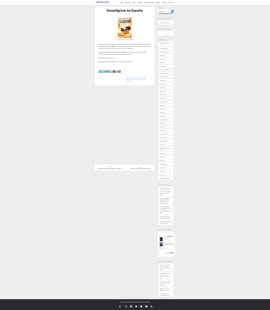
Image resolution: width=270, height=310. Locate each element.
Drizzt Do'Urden (133, 78)
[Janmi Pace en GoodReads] (141, 305)
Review (161, 157)
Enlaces (161, 84)
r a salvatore (136, 79)
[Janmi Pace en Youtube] (146, 305)
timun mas (142, 79)
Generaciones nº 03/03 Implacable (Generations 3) (169, 244)
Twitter (161, 167)
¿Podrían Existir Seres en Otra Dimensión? (165, 283)
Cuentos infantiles (149, 2)
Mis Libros (128, 2)
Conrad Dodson (163, 293)
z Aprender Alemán (164, 178)
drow (139, 78)
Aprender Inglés (163, 52)
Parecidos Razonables (165, 148)
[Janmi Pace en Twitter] (136, 305)
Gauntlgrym (129, 79)
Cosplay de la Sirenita (165, 290)
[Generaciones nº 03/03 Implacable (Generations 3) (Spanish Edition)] (161, 244)
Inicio (121, 2)
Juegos (161, 112)
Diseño (161, 80)
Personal (162, 153)
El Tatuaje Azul (166, 238)
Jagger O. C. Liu (163, 288)
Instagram (162, 105)
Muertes (162, 130)
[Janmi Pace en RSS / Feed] (151, 305)
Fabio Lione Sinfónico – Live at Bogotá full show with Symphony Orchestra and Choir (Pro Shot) (166, 210)
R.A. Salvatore (163, 247)
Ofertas (162, 144)
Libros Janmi (163, 119)
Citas (161, 59)
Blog (134, 2)
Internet (162, 109)
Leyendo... (170, 236)
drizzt (127, 78)
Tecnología (162, 164)
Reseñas (158, 2)
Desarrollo (162, 77)
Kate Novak (166, 239)
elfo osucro (144, 78)
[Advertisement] (114, 67)
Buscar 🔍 (171, 2)
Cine (161, 55)
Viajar (161, 171)
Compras (162, 66)
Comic (161, 62)
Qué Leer (139, 2)
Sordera (162, 160)
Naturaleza (162, 137)
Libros (100, 78)
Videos (161, 175)
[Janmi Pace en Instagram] (126, 305)
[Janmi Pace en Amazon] (120, 305)
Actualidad (162, 48)
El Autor (164, 2)
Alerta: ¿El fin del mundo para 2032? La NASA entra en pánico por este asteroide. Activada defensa (165, 191)
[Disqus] (125, 108)
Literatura (162, 123)
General (162, 94)
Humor (161, 98)
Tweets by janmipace (164, 22)
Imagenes (162, 102)
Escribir (162, 87)
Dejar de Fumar (163, 73)
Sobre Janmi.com (134, 302)
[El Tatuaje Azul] (161, 240)
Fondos (161, 91)
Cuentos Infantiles (164, 69)
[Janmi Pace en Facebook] (131, 305)
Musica (161, 134)
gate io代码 (162, 265)
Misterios (162, 127)
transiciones (129, 81)
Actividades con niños (165, 43)
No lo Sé (162, 141)
